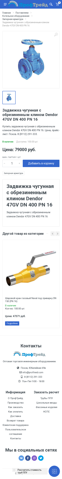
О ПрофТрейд (15, 398)
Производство (15, 402)
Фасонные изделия (46, 407)
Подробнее (12, 323)
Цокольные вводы (46, 402)
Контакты (15, 438)
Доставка (15, 416)
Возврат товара (15, 420)
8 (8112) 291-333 (33, 376)
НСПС (46, 411)
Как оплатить (15, 411)
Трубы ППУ (46, 398)
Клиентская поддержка (15, 425)
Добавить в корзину (41, 163)
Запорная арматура (13, 173)
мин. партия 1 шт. (11, 157)
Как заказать (15, 407)
